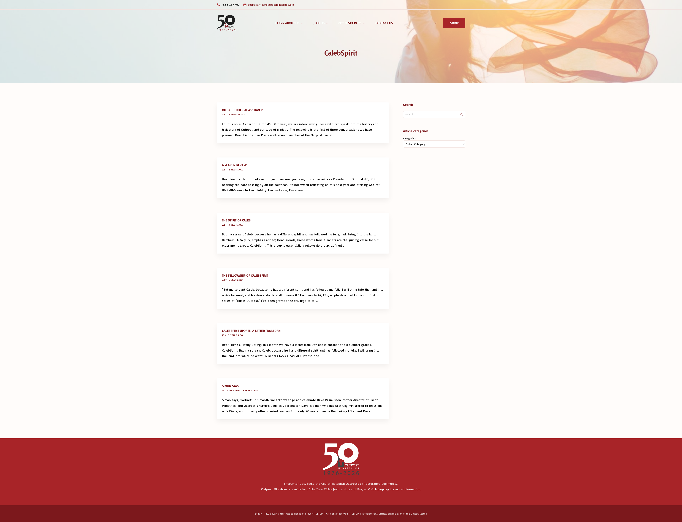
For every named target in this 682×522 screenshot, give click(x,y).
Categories (409, 138)
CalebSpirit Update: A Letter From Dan (251, 331)
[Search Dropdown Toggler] (435, 23)
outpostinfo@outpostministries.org (271, 4)
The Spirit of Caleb (236, 220)
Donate (454, 23)
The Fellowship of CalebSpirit (245, 275)
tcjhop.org (382, 489)
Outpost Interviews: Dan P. (242, 110)
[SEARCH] (461, 114)
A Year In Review (234, 165)
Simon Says (230, 386)
